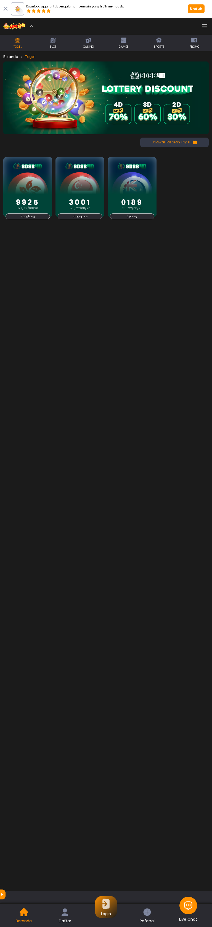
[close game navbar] (31, 26)
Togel (30, 57)
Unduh (196, 8)
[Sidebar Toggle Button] (204, 26)
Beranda (10, 57)
